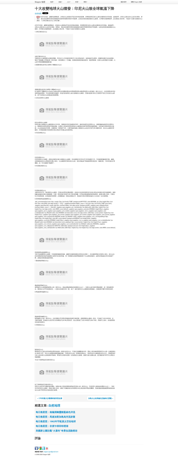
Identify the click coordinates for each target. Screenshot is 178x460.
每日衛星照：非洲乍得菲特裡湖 (52, 426)
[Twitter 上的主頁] (43, 448)
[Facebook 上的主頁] (36, 448)
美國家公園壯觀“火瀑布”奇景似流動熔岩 (56, 430)
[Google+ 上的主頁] (39, 448)
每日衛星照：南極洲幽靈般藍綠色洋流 (55, 412)
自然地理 (38, 13)
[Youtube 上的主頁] (46, 448)
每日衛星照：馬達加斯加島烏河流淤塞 (55, 416)
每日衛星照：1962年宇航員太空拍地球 (56, 421)
